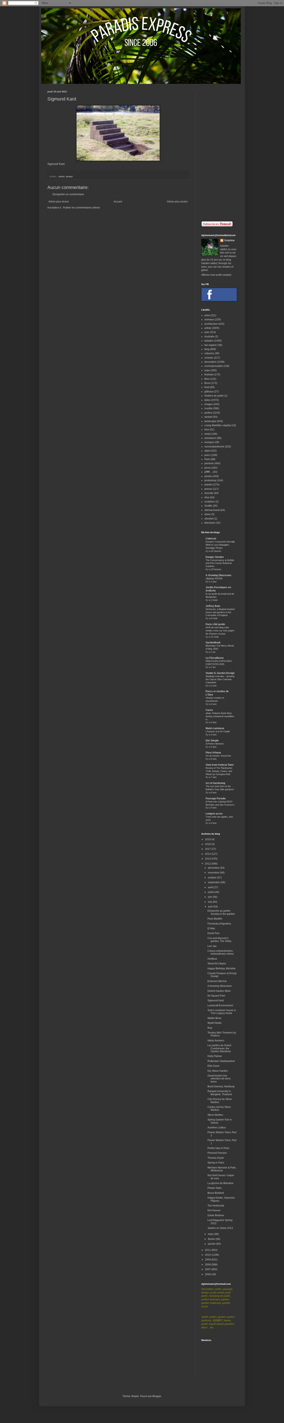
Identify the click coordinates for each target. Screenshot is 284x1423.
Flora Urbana (213, 752)
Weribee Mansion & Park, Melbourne (221, 1169)
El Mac (211, 928)
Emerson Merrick (217, 981)
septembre (214, 882)
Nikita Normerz (215, 1040)
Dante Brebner (215, 1215)
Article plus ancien (177, 201)
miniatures (210, 438)
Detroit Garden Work (219, 990)
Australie (209, 336)
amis (207, 315)
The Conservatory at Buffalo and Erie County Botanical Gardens (220, 563)
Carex (209, 710)
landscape (210, 421)
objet (207, 450)
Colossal (211, 538)
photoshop (210, 480)
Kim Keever (214, 1210)
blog (206, 349)
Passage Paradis (216, 798)
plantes (208, 484)
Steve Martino (215, 1114)
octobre (212, 877)
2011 (208, 1250)
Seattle (208, 505)
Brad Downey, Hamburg (221, 1086)
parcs (207, 455)
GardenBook (213, 642)
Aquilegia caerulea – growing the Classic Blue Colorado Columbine (220, 679)
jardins (208, 412)
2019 (208, 839)
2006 (208, 1274)
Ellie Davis (213, 1065)
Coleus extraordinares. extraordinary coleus (220, 952)
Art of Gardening (215, 783)
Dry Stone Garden (217, 1070)
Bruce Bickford (215, 1193)
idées (207, 400)
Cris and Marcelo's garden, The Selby (219, 940)
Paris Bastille (214, 918)
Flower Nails (214, 1188)
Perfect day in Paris (218, 1148)
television (209, 522)
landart (69, 176)
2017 (208, 848)
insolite (208, 408)
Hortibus (212, 958)
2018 (208, 844)
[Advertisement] (219, 152)
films (207, 378)
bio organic (210, 345)
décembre (214, 867)
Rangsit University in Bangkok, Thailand (219, 1093)
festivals (209, 374)
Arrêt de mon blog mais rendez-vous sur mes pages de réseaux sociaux (220, 630)
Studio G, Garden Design (220, 673)
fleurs (207, 383)
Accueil (118, 201)
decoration (210, 361)
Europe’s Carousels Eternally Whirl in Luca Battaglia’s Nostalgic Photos (220, 544)
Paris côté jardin (215, 624)
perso (207, 467)
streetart (209, 518)
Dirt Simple (212, 740)
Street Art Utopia (216, 963)
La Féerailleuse (215, 657)
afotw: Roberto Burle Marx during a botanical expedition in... (220, 716)
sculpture (209, 501)
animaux (209, 319)
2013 (208, 858)
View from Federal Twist (220, 764)
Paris (207, 459)
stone (207, 514)
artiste (61, 176)
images (208, 404)
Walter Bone (214, 1018)
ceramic (208, 357)
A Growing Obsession (218, 575)
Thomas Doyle (215, 1157)
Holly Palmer (214, 1056)
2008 (208, 1264)
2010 (208, 1254)
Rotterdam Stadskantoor (221, 1061)
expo (207, 370)
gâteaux (209, 391)
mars (211, 1234)
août (211, 887)
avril (210, 906)
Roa (209, 1027)
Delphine (229, 240)
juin (210, 896)
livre (206, 429)
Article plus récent (58, 201)
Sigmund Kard (55, 163)
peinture (209, 463)
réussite (208, 493)
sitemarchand (212, 510)
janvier (212, 1243)
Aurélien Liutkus (216, 1127)
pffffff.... (208, 471)
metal (207, 433)
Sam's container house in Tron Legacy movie (221, 1012)
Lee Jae (212, 946)
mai (210, 901)
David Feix (213, 933)
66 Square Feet (216, 995)
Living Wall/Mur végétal (217, 425)
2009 (208, 1259)
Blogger (156, 1396)
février (212, 1239)
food (206, 387)
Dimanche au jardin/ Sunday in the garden (221, 912)
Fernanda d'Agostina (219, 923)
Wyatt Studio (214, 1022)
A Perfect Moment (214, 743)
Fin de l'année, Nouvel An (218, 755)
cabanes (209, 353)
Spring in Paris (215, 1162)
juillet (211, 892)
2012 (208, 863)
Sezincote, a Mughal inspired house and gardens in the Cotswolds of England (220, 612)
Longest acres (214, 813)
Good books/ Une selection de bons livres (219, 1078)
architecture (211, 323)
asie (206, 332)
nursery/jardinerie (214, 446)
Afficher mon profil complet (216, 274)
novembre (214, 872)
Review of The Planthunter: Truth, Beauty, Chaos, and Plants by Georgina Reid (219, 771)
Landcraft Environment (220, 1005)
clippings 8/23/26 (214, 578)
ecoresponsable (213, 366)
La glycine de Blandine (220, 1183)
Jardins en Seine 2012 (220, 1228)
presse (208, 488)
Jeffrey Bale (213, 606)
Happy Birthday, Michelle (221, 968)
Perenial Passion (217, 1152)
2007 (208, 1269)
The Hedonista (215, 1205)
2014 (208, 853)
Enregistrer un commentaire (68, 194)
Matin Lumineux (215, 728)
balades (209, 340)
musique (209, 442)
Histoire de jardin (214, 395)
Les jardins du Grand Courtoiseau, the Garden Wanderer (219, 1048)
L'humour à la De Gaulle (218, 731)
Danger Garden (215, 557)
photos (208, 476)
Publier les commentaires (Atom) (81, 207)
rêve (206, 497)
